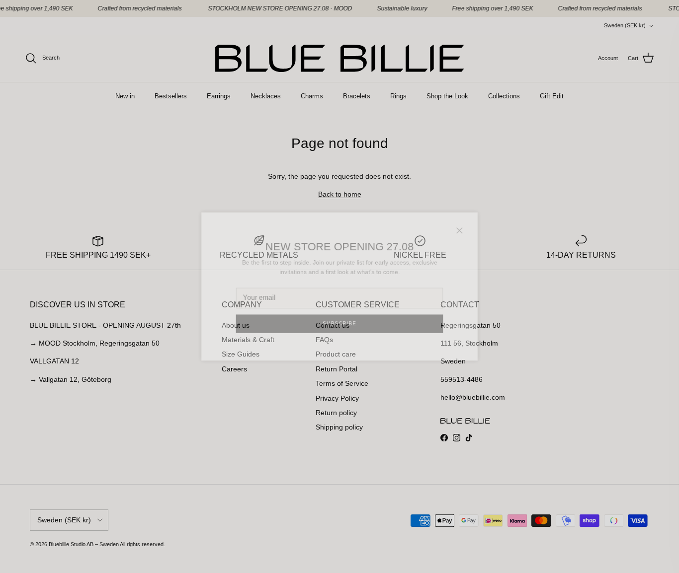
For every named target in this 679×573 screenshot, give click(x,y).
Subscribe (339, 329)
